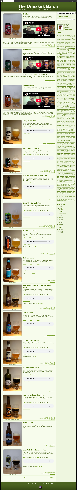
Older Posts (51, 477)
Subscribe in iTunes (26, 133)
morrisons (68, 140)
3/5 (42, 171)
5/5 (45, 45)
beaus (58, 50)
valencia (73, 188)
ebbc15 (71, 87)
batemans (73, 48)
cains (61, 69)
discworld (69, 83)
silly (66, 169)
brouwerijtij (73, 65)
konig (69, 122)
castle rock (59, 72)
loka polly (51, 473)
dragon (58, 84)
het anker (71, 109)
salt (51, 45)
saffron (58, 161)
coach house (62, 76)
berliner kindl (64, 53)
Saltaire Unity (28, 422)
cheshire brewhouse (66, 73)
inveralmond (59, 118)
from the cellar (67, 98)
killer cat (58, 122)
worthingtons (59, 200)
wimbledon (59, 197)
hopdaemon (63, 114)
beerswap (70, 52)
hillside (67, 110)
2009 (60, 232)
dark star (64, 81)
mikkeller (65, 137)
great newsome (72, 102)
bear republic (69, 49)
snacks (64, 170)
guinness (59, 106)
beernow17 (59, 52)
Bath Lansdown (28, 258)
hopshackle (68, 114)
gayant (61, 99)
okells (65, 147)
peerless (73, 151)
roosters (66, 159)
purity (64, 155)
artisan (71, 40)
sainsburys (62, 161)
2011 (60, 229)
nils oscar (66, 144)
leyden (67, 126)
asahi (58, 42)
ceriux (69, 72)
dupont (61, 86)
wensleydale (72, 192)
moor (69, 138)
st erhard (58, 173)
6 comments (52, 144)
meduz (58, 137)
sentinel (64, 165)
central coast (65, 72)
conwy (74, 76)
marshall (73, 133)
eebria (70, 88)
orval (58, 150)
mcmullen (68, 136)
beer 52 (67, 50)
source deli (68, 170)
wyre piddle (73, 200)
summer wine (60, 178)
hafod (66, 106)
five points (73, 94)
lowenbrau (64, 130)
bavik (63, 49)
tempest (60, 180)
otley (68, 150)
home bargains (60, 113)
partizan (66, 151)
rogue (63, 159)
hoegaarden (59, 111)
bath (52, 281)
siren (69, 169)
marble (70, 133)
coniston (70, 76)
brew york (51, 253)
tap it (68, 178)
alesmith (58, 39)
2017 (60, 219)
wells (61, 192)
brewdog (73, 61)
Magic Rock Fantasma (31, 148)
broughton (63, 65)
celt (61, 72)
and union (59, 40)
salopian (66, 161)
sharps (61, 166)
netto (58, 144)
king (61, 122)
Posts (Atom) (13, 480)
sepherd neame (69, 165)
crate (74, 79)
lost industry (59, 130)
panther (62, 151)
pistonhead (73, 153)
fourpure (63, 96)
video (54, 45)
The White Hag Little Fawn (32, 203)
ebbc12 (61, 87)
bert (67, 53)
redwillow (73, 157)
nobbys (70, 144)
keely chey (62, 121)
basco (70, 48)
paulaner (70, 151)
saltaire (53, 445)
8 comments (52, 474)
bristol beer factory (67, 64)
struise (74, 177)
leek (74, 125)
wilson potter (72, 196)
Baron (35, 38)
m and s (59, 132)
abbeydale (61, 36)
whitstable (64, 195)
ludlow (67, 130)
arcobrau (68, 40)
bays (65, 49)
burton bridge (59, 68)
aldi (64, 38)
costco (74, 77)
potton (62, 154)
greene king (65, 105)
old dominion (72, 147)
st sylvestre (72, 173)
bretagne (64, 61)
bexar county (69, 54)
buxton (70, 68)
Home (25, 477)
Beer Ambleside (38, 246)
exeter (74, 91)
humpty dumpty (72, 115)
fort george (73, 95)
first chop (66, 94)
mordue (58, 140)
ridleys (62, 158)
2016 (60, 221)
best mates (71, 53)
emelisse (73, 90)
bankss (66, 44)
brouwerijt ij (68, 65)
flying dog (63, 95)
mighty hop (61, 137)
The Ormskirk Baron (38, 6)
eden (74, 87)
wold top (62, 199)
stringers (67, 177)
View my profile (68, 29)
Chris (29, 38)
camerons (65, 71)
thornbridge (72, 183)
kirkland (51, 363)
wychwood (64, 200)
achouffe (65, 36)
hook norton (72, 113)
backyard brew (63, 43)
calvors (74, 69)
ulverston (67, 188)
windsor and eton (69, 197)
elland (63, 90)
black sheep (59, 57)
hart (57, 107)
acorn (69, 36)
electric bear (59, 90)
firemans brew (62, 94)
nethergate (73, 143)
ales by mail (72, 38)
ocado (68, 146)
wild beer (69, 195)
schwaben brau (60, 165)
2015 (60, 222)
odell (71, 146)
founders (59, 96)
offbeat (73, 146)
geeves (64, 99)
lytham (74, 130)
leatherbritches (67, 125)
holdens (71, 111)
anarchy (70, 39)
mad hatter (51, 418)
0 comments (52, 117)
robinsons (70, 158)
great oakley (59, 103)
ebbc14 (68, 87)
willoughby (66, 196)
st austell (53, 198)
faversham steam (64, 92)
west (66, 193)
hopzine (73, 114)
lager (67, 123)
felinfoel (70, 92)
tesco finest (70, 180)
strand (74, 176)
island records (65, 118)
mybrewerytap (60, 142)
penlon (61, 153)
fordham (68, 95)
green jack (73, 103)
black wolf (65, 57)
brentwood (59, 61)
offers (58, 147)
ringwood (65, 158)
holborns (68, 111)
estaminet (62, 91)
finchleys (58, 94)
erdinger (58, 91)
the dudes (72, 181)
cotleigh (58, 79)
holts (74, 111)
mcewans (58, 136)
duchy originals (69, 84)
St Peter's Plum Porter (31, 367)
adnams (73, 36)
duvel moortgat (70, 86)
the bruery (67, 181)
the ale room (62, 181)
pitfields (58, 154)
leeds (72, 125)
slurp (61, 170)
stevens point (69, 174)
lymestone (71, 130)
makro (58, 133)
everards (71, 91)
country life (66, 79)
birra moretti (59, 56)
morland (63, 140)
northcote (59, 146)
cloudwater (71, 75)
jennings (67, 119)
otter (69, 150)
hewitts (74, 109)
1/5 (43, 390)
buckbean (66, 67)
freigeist (62, 98)
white (74, 193)
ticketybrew (73, 184)
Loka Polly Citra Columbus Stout (34, 450)
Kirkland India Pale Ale (31, 340)
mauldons (69, 134)
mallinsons (62, 133)
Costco (35, 356)
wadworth (71, 189)
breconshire (73, 60)
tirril (67, 185)
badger (58, 44)
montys (65, 138)
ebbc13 (64, 87)
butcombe (67, 68)
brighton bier (59, 64)
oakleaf (66, 146)
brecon (69, 60)
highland (64, 110)
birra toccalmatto (64, 56)
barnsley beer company (66, 46)
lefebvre (58, 126)
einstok (73, 88)
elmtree (67, 90)
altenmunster (66, 39)
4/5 (43, 198)
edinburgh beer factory (65, 88)
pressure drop (72, 154)
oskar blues (61, 150)
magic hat (68, 132)
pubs (62, 155)
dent (61, 83)
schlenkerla (59, 163)
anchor (73, 39)
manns (66, 133)
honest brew (66, 113)
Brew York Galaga (29, 230)
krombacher (72, 122)
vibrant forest (63, 189)
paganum (58, 151)
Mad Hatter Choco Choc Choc (33, 395)
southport (73, 170)
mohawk (58, 138)
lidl (69, 126)
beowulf (60, 53)
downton (73, 83)
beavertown (62, 50)
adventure (58, 38)
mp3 (54, 171)
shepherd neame (67, 166)
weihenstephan (69, 191)
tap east (65, 178)
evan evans (66, 91)
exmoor (58, 92)
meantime (73, 136)
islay (70, 118)
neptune (68, 143)
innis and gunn (72, 117)
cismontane (59, 75)
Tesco (33, 273)
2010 (60, 231)
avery (69, 42)
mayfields (73, 134)
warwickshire (63, 191)
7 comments (52, 172)
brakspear (65, 60)
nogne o (73, 144)
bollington (73, 57)
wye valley (69, 200)
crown (64, 80)
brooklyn (58, 65)
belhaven (73, 52)
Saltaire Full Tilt (28, 313)
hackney (62, 106)
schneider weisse (66, 163)
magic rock (51, 171)
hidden (58, 110)
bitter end (69, 56)
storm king (66, 176)
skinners (73, 169)
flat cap (58, 95)
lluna (61, 129)
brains (61, 60)
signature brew (63, 169)
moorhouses (72, 138)
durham (64, 86)
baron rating (48, 45)
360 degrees (71, 35)
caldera (64, 69)
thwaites (69, 184)
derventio (64, 83)
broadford (73, 64)
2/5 (63, 35)
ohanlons (61, 147)
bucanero (62, 67)
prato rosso (66, 154)
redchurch (69, 157)
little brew (71, 126)
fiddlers (74, 92)
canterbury (69, 71)
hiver (70, 110)
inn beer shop (66, 117)
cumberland (69, 80)
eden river (59, 88)
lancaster (70, 123)
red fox (60, 157)
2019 (60, 215)
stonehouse (62, 176)
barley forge (59, 46)
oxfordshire (73, 150)
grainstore (61, 102)
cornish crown (64, 77)
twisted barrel (60, 188)
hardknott (73, 106)
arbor (64, 40)
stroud (71, 177)
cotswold (62, 79)
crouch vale (59, 80)
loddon (64, 129)
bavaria (60, 49)
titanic (70, 185)
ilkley (58, 117)
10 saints (60, 35)
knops (67, 122)
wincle (63, 197)
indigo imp (61, 117)
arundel (74, 40)
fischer (70, 94)
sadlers (73, 159)
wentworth (63, 193)
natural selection (60, 143)
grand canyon (66, 102)
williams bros (60, 196)
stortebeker (71, 176)
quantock (67, 155)
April (61, 208)
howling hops (65, 115)
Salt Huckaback (28, 85)
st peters (53, 390)
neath (65, 143)
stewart (73, 174)
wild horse (73, 195)
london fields (72, 129)
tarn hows (53, 308)
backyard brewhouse (71, 43)
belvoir (58, 53)
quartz (74, 155)
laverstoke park (60, 125)
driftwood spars (62, 84)
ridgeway (59, 158)
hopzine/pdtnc (59, 115)
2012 (60, 227)
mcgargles (63, 136)
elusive (70, 90)
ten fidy (63, 180)
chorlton (73, 73)
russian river (70, 159)
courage (71, 79)
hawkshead (72, 107)
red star (64, 157)
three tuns (65, 184)
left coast (61, 126)
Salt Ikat (26, 14)
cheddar (58, 73)
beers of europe (64, 52)
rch (57, 157)
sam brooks (64, 162)
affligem (62, 38)
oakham (62, 146)
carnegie (73, 71)
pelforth (58, 153)
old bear (67, 147)
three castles (59, 184)
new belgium (62, 144)
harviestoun (66, 107)
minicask (69, 137)
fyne (74, 98)
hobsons (73, 110)
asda (63, 42)
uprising (70, 188)
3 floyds (65, 35)
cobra (66, 76)
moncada (62, 138)
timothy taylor (59, 185)
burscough (73, 67)
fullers (71, 98)
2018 (60, 217)
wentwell (58, 193)
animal (62, 40)
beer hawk (72, 50)
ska (70, 169)
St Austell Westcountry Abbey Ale (35, 175)
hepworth (59, 109)
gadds (58, 99)
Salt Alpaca (27, 49)
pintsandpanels (67, 153)
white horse (59, 195)
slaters (58, 170)
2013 (60, 226)
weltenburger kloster (66, 192)
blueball (69, 57)
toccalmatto (73, 185)
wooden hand (72, 199)
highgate (61, 110)
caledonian (69, 69)
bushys (63, 68)
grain (58, 102)
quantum (70, 155)
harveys (61, 107)
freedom (73, 96)
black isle (73, 56)
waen (74, 189)
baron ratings (28, 9)
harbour (69, 106)
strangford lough (60, 177)
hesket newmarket (64, 109)
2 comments (52, 46)
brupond (58, 67)
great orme (64, 103)
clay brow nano (65, 75)
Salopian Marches (29, 121)
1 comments (52, 81)
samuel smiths (71, 162)
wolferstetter (67, 199)
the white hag (52, 226)
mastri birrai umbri (64, 134)
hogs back (63, 111)
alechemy (67, 38)
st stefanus (67, 173)
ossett (65, 150)
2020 (60, 206)
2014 (60, 224)
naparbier (67, 142)
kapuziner (58, 121)
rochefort (73, 158)
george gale (69, 99)
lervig (65, 126)
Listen (24, 126)
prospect (58, 155)
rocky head (59, 159)
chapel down (73, 72)
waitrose (58, 191)
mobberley (73, 137)
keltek (71, 121)
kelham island (67, 121)
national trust (72, 142)
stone (58, 176)
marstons (59, 134)
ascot (60, 42)
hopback (58, 114)
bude (69, 67)
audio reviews (36, 9)
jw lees (73, 119)
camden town (60, 71)
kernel (74, 121)
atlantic (66, 42)
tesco (66, 180)
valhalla (58, 189)
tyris (64, 188)
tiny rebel (65, 185)
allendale (62, 39)
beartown (73, 49)
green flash (68, 103)
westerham (70, 193)
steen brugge (63, 174)
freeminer (58, 98)
